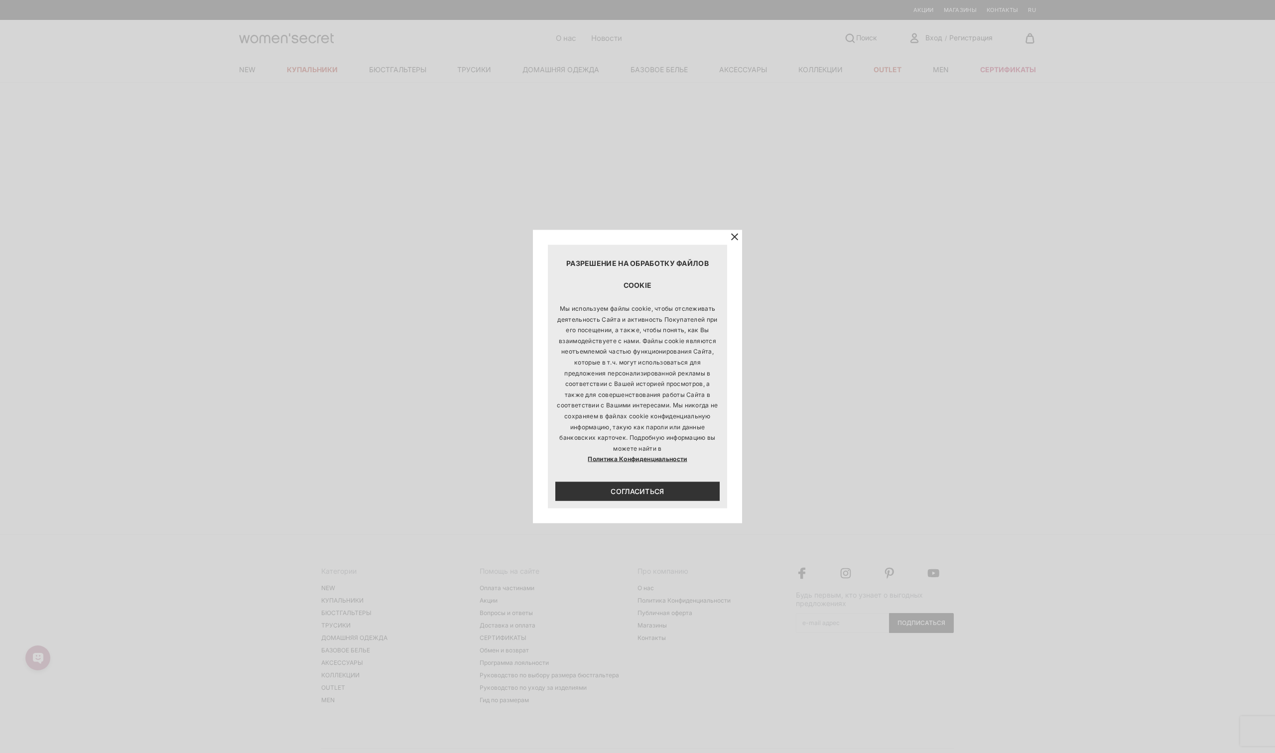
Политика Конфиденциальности (637, 459)
